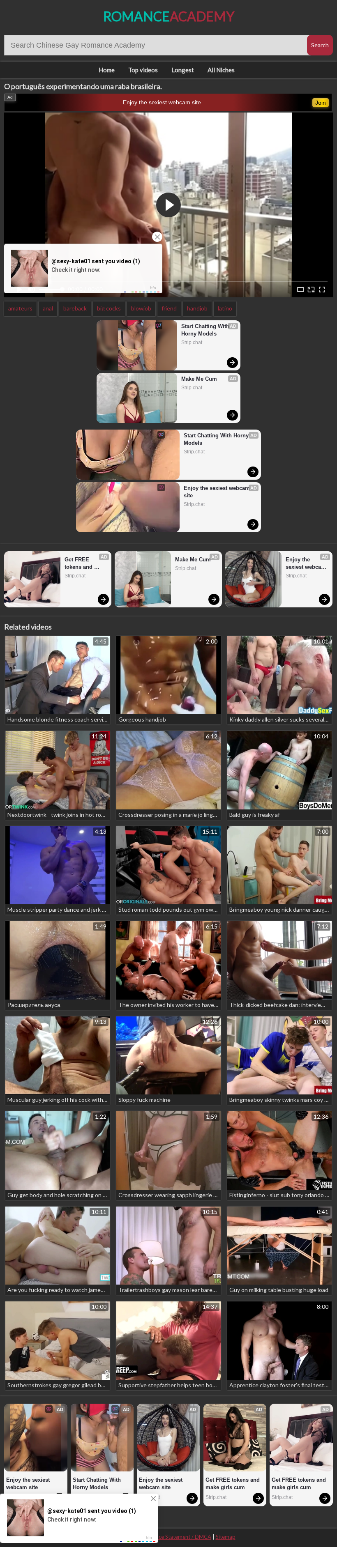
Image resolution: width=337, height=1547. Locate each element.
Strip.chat (191, 342)
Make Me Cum (199, 379)
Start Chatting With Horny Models (206, 330)
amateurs (20, 308)
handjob (197, 308)
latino (225, 308)
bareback (75, 308)
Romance (168, 16)
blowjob (141, 308)
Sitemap (225, 1536)
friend (169, 308)
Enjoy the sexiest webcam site (162, 102)
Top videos (143, 70)
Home (107, 70)
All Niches (221, 70)
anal (48, 308)
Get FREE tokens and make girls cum (84, 563)
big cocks (109, 308)
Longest (182, 70)
